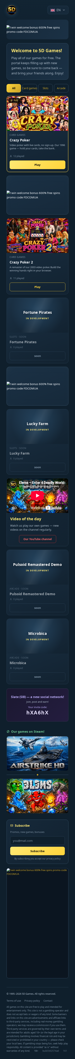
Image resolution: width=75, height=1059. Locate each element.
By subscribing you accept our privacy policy (37, 858)
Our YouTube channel (37, 539)
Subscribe (37, 851)
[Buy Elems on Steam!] (37, 796)
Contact (47, 1000)
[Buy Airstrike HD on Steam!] (37, 753)
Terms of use (14, 1000)
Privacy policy (32, 1000)
